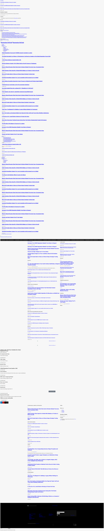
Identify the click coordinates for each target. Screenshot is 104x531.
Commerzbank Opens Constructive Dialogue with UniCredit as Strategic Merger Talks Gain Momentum (67, 276)
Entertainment (5, 50)
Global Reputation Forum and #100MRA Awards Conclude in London (17, 52)
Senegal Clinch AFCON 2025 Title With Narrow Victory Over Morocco (43, 469)
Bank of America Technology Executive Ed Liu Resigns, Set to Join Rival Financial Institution (67, 272)
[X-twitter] (5, 403)
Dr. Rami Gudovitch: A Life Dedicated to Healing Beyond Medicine (38, 331)
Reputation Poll (63, 299)
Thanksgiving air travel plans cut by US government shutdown (15, 84)
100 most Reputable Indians (7, 141)
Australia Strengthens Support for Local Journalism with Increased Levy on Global (20, 77)
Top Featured (29, 479)
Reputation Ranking (30, 241)
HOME (3, 44)
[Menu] (0, 235)
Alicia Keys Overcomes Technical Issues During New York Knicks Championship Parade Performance (24, 120)
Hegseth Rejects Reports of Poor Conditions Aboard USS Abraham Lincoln (39, 269)
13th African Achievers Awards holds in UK (11, 60)
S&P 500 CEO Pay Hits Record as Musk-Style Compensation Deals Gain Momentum (67, 268)
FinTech (5, 161)
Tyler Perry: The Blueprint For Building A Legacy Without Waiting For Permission (19, 109)
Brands (4, 47)
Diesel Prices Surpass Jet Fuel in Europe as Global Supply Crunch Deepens (39, 297)
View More (29, 446)
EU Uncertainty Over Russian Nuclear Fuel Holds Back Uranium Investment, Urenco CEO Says (14, 36)
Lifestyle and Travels (6, 49)
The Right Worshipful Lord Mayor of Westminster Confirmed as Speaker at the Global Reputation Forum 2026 (26, 56)
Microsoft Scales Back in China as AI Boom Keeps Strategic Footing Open (18, 74)
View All (5, 162)
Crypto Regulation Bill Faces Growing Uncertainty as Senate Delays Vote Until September (67, 263)
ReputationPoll (37, 523)
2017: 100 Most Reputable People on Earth (9, 139)
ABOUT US (3, 45)
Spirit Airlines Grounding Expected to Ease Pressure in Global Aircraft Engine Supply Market (22, 81)
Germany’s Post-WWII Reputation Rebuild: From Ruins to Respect (10, 5)
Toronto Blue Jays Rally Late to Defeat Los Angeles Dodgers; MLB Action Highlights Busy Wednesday (42, 460)
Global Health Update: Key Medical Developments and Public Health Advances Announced (41, 337)
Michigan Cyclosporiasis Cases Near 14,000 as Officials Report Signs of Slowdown (67, 255)
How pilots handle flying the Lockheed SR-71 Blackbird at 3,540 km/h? (17, 88)
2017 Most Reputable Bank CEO (8, 140)
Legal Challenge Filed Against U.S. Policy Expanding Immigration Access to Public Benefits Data (42, 281)
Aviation (5, 48)
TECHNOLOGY (4, 158)
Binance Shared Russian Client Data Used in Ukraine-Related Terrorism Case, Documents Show (15, 8)
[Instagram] (7, 403)
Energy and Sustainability (31, 291)
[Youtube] (3, 403)
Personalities (5, 46)
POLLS (3, 136)
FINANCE (3, 157)
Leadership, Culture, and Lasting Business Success (67, 290)
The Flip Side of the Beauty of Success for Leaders (8, 2)
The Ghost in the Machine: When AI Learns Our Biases (14, 174)
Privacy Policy (72, 515)
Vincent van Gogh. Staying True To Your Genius (8, 34)
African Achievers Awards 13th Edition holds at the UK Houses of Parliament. (19, 63)
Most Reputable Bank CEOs (7, 137)
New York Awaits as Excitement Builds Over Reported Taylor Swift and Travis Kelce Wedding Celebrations (25, 113)
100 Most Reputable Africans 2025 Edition (34, 441)
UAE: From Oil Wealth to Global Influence (34, 316)
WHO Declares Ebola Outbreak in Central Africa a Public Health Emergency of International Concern (43, 334)
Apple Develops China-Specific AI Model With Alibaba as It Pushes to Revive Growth (13, 35)
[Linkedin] (1, 403)
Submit (9, 528)
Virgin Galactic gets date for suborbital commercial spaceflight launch (17, 91)
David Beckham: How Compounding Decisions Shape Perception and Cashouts (68, 285)
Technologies (29, 416)
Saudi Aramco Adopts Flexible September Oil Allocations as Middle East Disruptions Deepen (14, 37)
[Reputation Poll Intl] (52, 42)
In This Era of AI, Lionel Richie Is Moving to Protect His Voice (15, 116)
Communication (6, 160)
